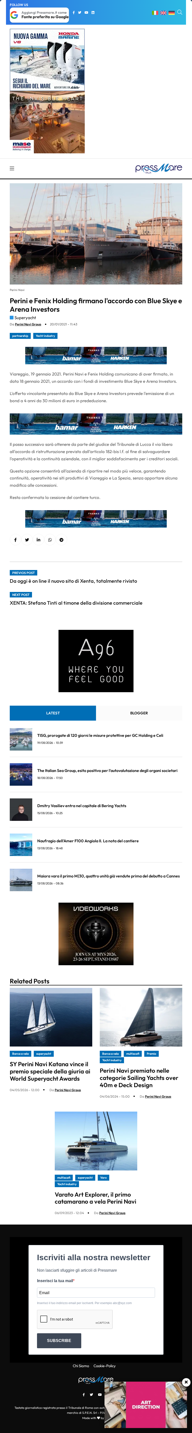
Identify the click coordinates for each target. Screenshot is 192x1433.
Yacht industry (45, 336)
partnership (20, 336)
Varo (103, 1177)
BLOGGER (139, 713)
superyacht (43, 1053)
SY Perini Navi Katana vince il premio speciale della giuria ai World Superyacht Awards (50, 1071)
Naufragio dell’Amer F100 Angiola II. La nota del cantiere (88, 840)
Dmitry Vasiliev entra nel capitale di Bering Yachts (81, 805)
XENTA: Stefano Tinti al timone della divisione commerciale (76, 603)
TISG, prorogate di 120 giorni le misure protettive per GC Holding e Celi (100, 735)
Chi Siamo (81, 1365)
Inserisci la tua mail (55, 1281)
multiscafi (132, 1053)
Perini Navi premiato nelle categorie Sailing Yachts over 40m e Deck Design (139, 1078)
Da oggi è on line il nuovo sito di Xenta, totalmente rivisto (73, 581)
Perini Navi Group (28, 324)
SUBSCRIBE (59, 1340)
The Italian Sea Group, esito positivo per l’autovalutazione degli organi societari (107, 770)
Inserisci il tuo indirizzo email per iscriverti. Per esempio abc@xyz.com (84, 1303)
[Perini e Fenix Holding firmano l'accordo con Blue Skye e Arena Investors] (38, 540)
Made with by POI (96, 1418)
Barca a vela (20, 1053)
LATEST (53, 713)
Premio (151, 1053)
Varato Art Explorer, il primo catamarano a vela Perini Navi (95, 1198)
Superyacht (25, 317)
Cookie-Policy (105, 1365)
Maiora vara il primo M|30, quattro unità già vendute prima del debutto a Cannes (108, 875)
